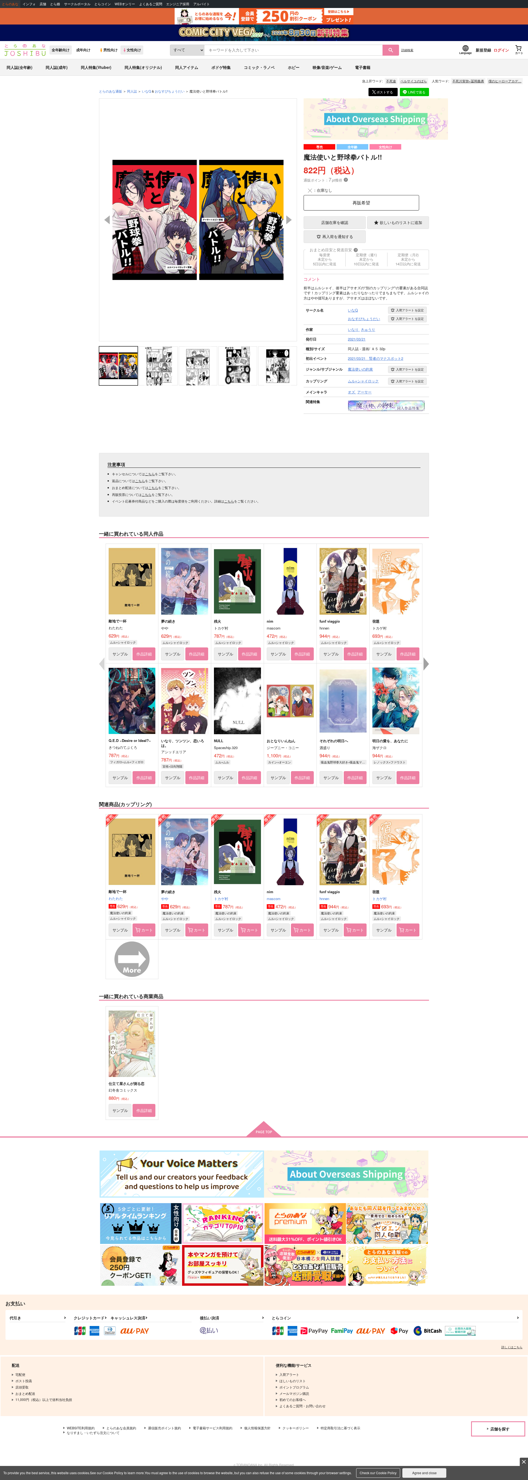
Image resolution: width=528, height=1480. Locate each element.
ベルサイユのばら (413, 81)
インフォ (29, 4)
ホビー (293, 67)
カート (147, 930)
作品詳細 (144, 654)
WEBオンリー (125, 4)
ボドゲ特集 (221, 67)
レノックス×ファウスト (390, 762)
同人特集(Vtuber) (96, 67)
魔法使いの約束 (120, 913)
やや (164, 898)
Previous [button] (106, 220)
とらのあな (10, 4)
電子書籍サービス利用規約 (212, 1427)
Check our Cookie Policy (378, 1472)
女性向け (134, 49)
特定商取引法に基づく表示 (340, 1427)
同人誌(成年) (57, 67)
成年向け (83, 49)
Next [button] (289, 220)
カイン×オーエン (279, 762)
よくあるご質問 (150, 4)
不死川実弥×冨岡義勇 (468, 81)
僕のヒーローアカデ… (504, 81)
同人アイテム (186, 67)
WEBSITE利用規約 (81, 1427)
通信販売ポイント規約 (164, 1427)
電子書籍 (362, 67)
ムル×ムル (222, 762)
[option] (198, 220)
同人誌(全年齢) (19, 67)
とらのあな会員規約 (121, 1427)
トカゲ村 (221, 898)
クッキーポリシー (295, 1427)
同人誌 (132, 91)
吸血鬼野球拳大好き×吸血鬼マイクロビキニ (344, 762)
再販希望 (361, 202)
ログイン (501, 50)
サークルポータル (77, 4)
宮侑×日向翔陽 (172, 766)
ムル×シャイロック (123, 642)
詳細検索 (407, 50)
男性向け (110, 49)
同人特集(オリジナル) (143, 67)
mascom (273, 898)
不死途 (391, 81)
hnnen (324, 898)
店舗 (43, 4)
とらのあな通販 (110, 91)
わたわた (116, 898)
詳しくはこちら (511, 1347)
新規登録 (483, 50)
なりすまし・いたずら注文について (93, 1432)
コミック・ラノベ (259, 67)
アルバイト (201, 4)
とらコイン (102, 4)
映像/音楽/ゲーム (327, 67)
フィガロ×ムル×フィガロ (127, 762)
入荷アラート (410, 310)
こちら (150, 473)
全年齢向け (61, 49)
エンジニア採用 (177, 4)
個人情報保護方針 (257, 1427)
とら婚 (55, 4)
